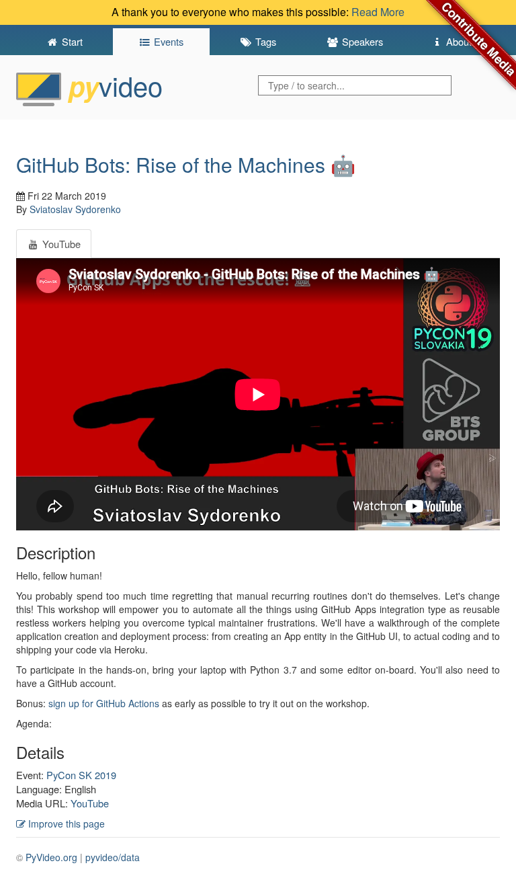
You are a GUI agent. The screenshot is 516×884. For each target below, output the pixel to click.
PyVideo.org (51, 857)
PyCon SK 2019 (81, 775)
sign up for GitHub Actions (103, 703)
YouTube (90, 803)
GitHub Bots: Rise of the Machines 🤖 (185, 164)
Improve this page (65, 823)
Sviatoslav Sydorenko (75, 209)
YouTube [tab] (60, 244)
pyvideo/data (112, 857)
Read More (377, 11)
